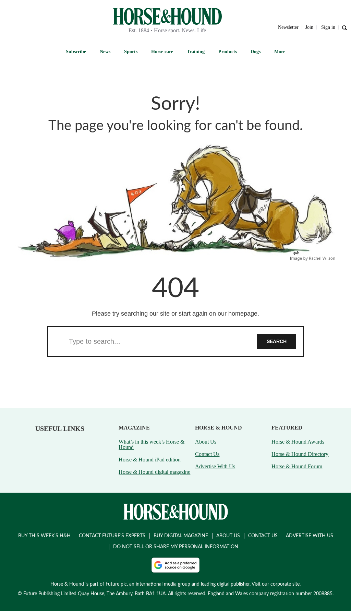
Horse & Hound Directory (299, 454)
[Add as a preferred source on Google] (175, 565)
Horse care (162, 51)
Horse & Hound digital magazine (154, 472)
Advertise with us (309, 535)
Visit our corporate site (276, 584)
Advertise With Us (215, 466)
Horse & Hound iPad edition (150, 459)
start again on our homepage (218, 313)
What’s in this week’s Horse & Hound (151, 444)
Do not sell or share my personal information (175, 546)
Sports (130, 51)
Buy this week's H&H (44, 535)
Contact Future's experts (112, 535)
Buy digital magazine (181, 535)
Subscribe (76, 51)
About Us (205, 442)
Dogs (256, 51)
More (279, 51)
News (105, 51)
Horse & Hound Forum (296, 466)
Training (196, 51)
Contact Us (207, 454)
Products (227, 51)
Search (277, 341)
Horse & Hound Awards (297, 442)
